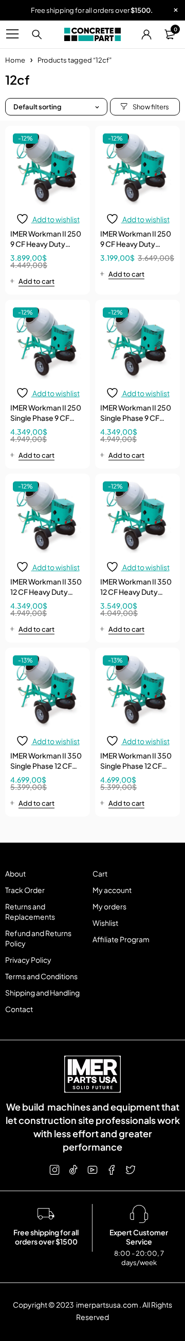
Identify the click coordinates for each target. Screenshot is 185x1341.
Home (15, 60)
